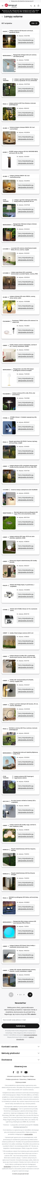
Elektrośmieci (32, 1079)
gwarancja (14, 1109)
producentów (28, 1134)
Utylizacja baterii (21, 1082)
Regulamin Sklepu (28, 1076)
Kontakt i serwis (10, 1046)
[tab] (20, 1046)
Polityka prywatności (12, 1079)
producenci (7, 1166)
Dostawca (7, 1059)
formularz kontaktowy (30, 1035)
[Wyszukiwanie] (31, 5)
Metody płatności (11, 1053)
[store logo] (12, 5)
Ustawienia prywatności (14, 1076)
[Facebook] (15, 1072)
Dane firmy (23, 1079)
